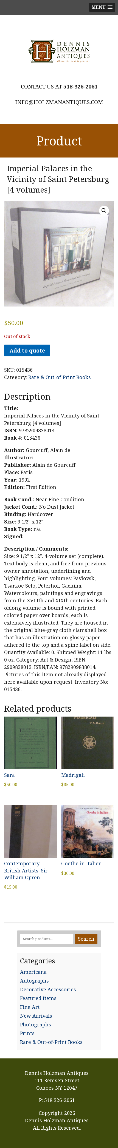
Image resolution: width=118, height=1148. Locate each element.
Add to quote (27, 350)
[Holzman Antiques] (59, 51)
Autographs (34, 980)
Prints (27, 1033)
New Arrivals (36, 1015)
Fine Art (30, 1007)
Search (86, 938)
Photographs (35, 1024)
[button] (104, 211)
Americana (33, 972)
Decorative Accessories (48, 989)
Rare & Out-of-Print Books (59, 377)
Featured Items (38, 998)
